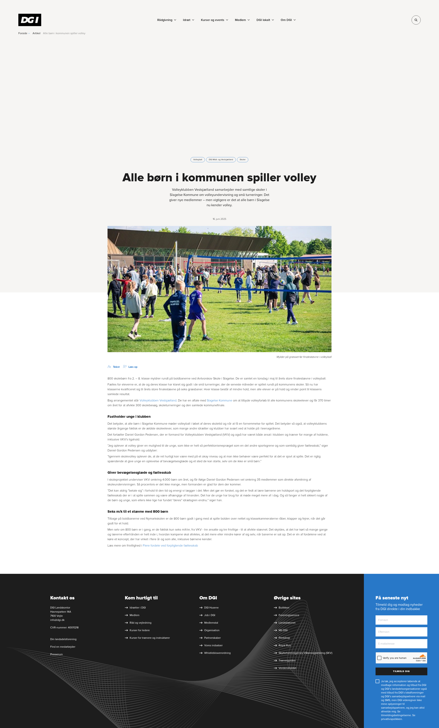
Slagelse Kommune (219, 400)
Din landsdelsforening (63, 639)
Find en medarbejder (62, 647)
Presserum (56, 654)
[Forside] (29, 20)
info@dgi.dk (57, 620)
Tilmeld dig (401, 671)
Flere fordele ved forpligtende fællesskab (170, 545)
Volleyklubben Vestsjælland (158, 400)
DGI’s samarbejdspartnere (400, 696)
